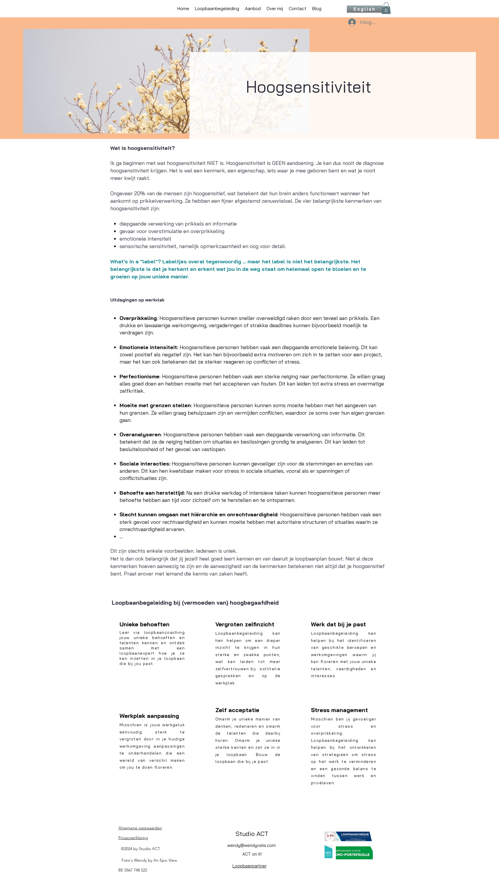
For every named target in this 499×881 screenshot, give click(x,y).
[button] (386, 8)
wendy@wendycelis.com (251, 845)
